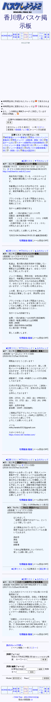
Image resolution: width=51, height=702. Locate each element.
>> (43, 127)
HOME (4, 36)
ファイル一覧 (41, 35)
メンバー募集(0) (16, 148)
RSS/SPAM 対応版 (31, 697)
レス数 (26, 130)
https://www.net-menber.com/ (22, 435)
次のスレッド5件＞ (14, 645)
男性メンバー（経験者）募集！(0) (27, 140)
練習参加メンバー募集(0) (16, 137)
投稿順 (18, 130)
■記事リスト (27, 161)
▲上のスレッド (41, 251)
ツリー (22, 35)
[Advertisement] (25, 74)
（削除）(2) (14, 151)
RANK (35, 36)
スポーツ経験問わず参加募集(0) (30, 143)
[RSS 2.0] (18, 114)
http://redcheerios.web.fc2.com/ (17, 172)
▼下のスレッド (41, 161)
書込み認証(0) (28, 151)
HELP (10, 36)
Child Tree (18, 697)
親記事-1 (44, 569)
